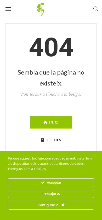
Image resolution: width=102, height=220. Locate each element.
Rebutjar (49, 194)
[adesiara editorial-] (52, 9)
